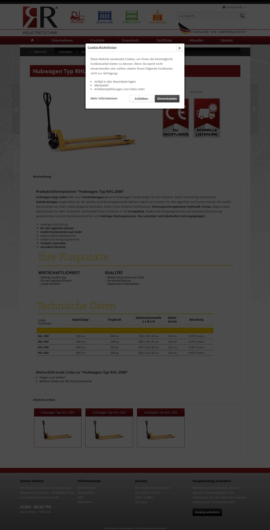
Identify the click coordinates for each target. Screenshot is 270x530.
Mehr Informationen (104, 98)
